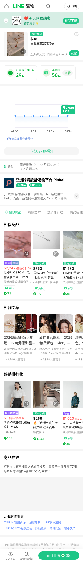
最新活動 (34, 522)
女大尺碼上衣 (29, 168)
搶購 (74, 53)
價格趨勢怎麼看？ (22, 138)
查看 (68, 73)
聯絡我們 (69, 528)
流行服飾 (26, 164)
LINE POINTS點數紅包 (18, 528)
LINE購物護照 (52, 522)
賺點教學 (40, 528)
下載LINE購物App (15, 522)
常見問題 (55, 528)
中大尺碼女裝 (47, 164)
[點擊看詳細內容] (17, 244)
